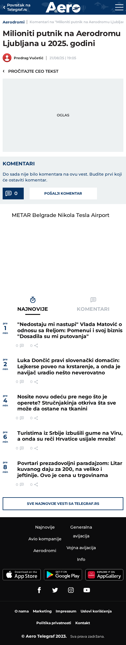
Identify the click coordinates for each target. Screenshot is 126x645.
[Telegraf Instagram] (71, 590)
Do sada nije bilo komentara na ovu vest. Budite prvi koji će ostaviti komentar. (62, 177)
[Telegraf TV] (87, 590)
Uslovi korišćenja (96, 611)
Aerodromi (14, 22)
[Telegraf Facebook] (39, 590)
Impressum (66, 611)
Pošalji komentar (63, 193)
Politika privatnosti (53, 623)
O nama (22, 611)
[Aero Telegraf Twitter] (55, 590)
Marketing (42, 611)
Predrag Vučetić (28, 58)
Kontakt (82, 623)
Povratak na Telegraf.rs (18, 7)
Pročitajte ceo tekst (30, 71)
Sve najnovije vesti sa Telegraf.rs (63, 503)
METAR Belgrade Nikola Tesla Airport (60, 215)
